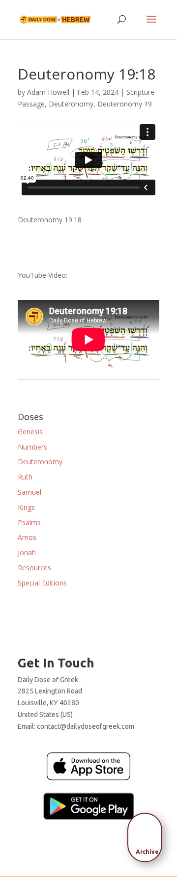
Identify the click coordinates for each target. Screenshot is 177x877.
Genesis (30, 431)
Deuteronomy (71, 103)
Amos (27, 537)
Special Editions (42, 582)
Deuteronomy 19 (124, 103)
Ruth (25, 476)
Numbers (32, 447)
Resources (34, 567)
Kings (26, 507)
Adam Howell (48, 92)
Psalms (29, 522)
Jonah (27, 552)
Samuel (29, 492)
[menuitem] (147, 834)
